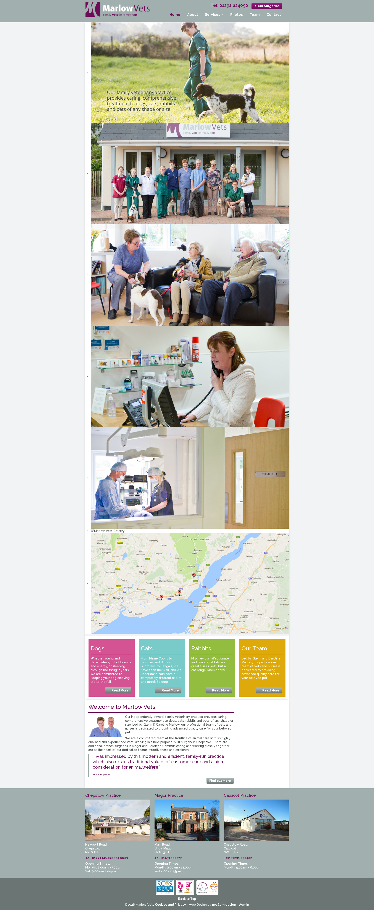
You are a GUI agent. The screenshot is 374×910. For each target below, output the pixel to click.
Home (175, 15)
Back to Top (187, 898)
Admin (244, 904)
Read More (120, 690)
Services (213, 15)
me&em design (224, 904)
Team (255, 15)
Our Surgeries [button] (268, 6)
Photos (236, 15)
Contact (274, 15)
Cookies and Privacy (170, 904)
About (192, 15)
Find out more (220, 780)
